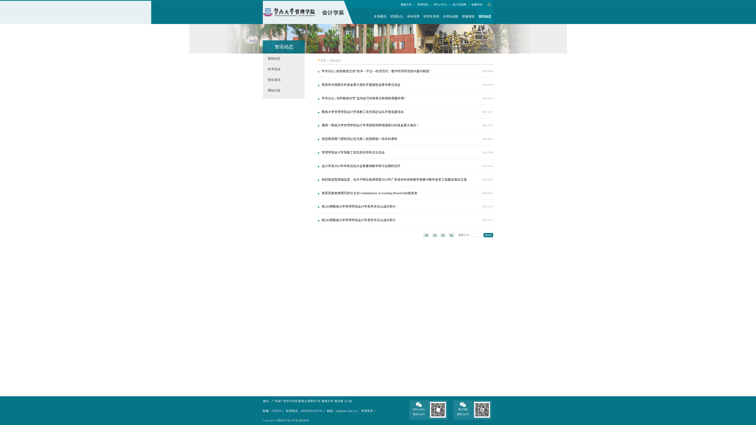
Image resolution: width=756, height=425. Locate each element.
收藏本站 (477, 4)
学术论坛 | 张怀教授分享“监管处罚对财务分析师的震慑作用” (363, 98)
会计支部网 (459, 4)
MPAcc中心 (440, 4)
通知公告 (274, 90)
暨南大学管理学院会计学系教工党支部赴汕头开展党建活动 (363, 112)
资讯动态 (335, 60)
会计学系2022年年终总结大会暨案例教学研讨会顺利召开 (361, 166)
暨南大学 (406, 4)
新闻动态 (274, 58)
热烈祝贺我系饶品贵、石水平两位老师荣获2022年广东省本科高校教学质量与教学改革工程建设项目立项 (394, 179)
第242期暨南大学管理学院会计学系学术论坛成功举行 (359, 220)
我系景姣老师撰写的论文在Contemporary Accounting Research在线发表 (369, 193)
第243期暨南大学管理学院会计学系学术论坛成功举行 (359, 206)
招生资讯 (274, 79)
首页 (323, 60)
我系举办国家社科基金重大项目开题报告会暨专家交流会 (361, 84)
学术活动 (274, 69)
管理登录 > (368, 410)
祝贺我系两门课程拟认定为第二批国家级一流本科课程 (359, 138)
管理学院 (422, 4)
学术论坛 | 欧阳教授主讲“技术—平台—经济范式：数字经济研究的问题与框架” (376, 71)
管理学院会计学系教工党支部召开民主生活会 (353, 152)
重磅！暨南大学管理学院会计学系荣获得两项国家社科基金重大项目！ (370, 125)
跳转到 (489, 235)
